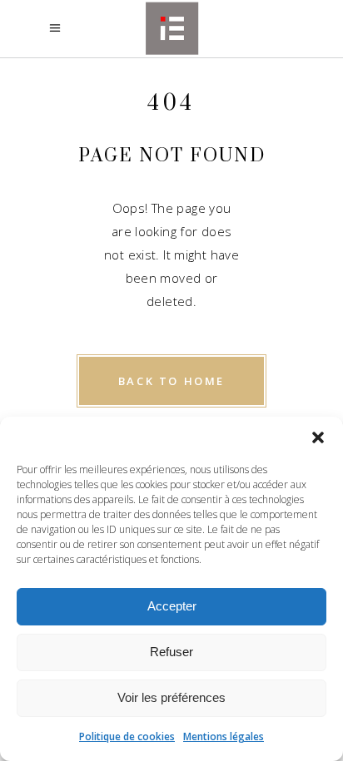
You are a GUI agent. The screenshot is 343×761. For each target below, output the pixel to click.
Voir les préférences (171, 697)
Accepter (171, 606)
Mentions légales (223, 736)
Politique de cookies (127, 736)
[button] (318, 437)
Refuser (171, 652)
